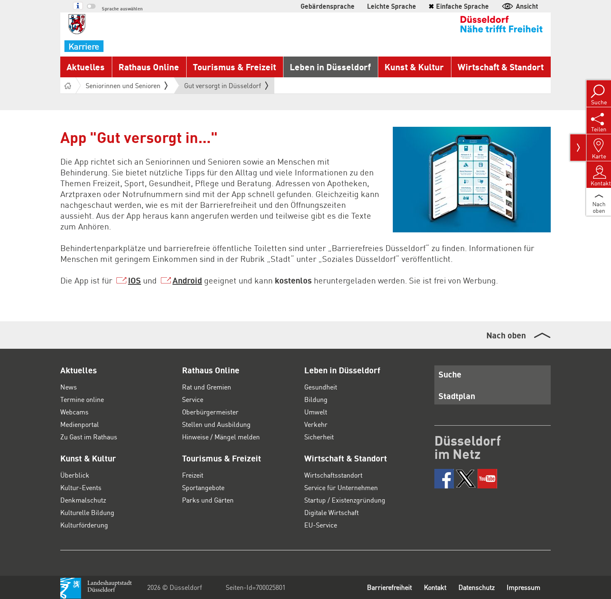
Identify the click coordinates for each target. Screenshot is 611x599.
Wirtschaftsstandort (333, 475)
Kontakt (435, 587)
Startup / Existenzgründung (344, 499)
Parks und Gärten (208, 499)
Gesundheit (320, 386)
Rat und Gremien (206, 386)
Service (192, 399)
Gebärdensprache (328, 6)
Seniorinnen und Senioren (123, 85)
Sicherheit (319, 436)
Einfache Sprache (459, 6)
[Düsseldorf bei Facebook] (444, 478)
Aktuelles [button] (86, 66)
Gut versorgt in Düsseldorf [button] (222, 87)
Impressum (523, 587)
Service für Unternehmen (341, 487)
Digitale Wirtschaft (331, 512)
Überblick (74, 475)
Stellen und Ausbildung (216, 424)
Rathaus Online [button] (148, 66)
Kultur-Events (80, 487)
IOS (134, 280)
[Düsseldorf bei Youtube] (487, 478)
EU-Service (320, 524)
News (68, 386)
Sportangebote (203, 487)
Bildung (316, 399)
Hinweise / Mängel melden (221, 436)
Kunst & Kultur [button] (414, 66)
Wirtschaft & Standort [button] (501, 66)
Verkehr (316, 424)
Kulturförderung (84, 524)
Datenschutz (476, 587)
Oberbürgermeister (210, 411)
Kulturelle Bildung (87, 512)
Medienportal (79, 424)
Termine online (82, 399)
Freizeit (192, 475)
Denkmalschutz (83, 499)
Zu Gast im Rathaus (88, 436)
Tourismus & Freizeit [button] (234, 66)
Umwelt (315, 411)
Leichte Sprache (391, 6)
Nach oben (506, 335)
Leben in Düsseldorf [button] (330, 66)
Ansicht (527, 6)
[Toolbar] (578, 147)
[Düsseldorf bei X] (465, 478)
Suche (450, 374)
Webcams (74, 411)
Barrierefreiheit (389, 587)
